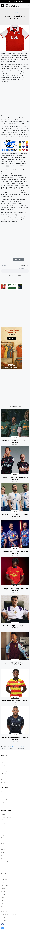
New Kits (15, 437)
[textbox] (15, 271)
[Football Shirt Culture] (12, 5)
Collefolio (21, 1)
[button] (2, 5)
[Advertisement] (15, 99)
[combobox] (28, 5)
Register (23, 265)
